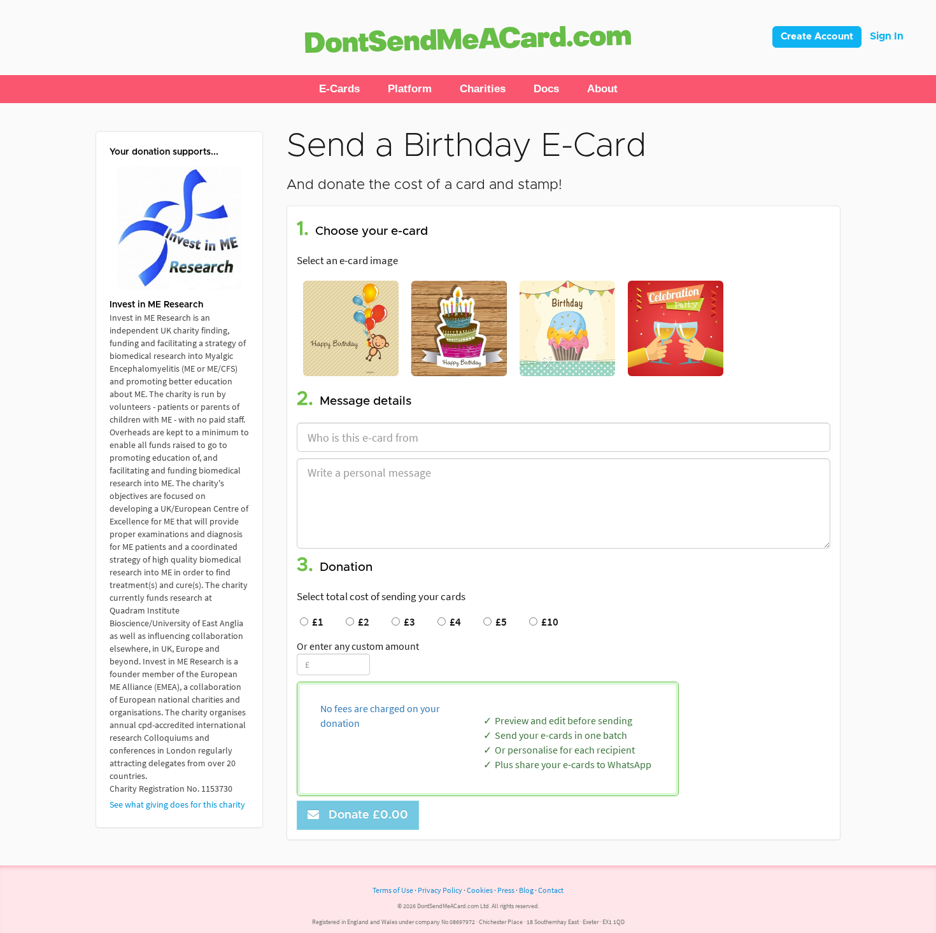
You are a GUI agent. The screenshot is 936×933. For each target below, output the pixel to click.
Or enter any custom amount (358, 646)
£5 (499, 622)
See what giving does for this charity (177, 804)
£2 (361, 622)
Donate (365, 815)
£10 (547, 622)
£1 (315, 622)
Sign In (887, 36)
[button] (339, 89)
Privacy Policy (440, 890)
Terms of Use (392, 890)
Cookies (480, 890)
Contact (551, 890)
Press (505, 890)
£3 (407, 622)
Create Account (817, 36)
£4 (453, 622)
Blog (526, 890)
